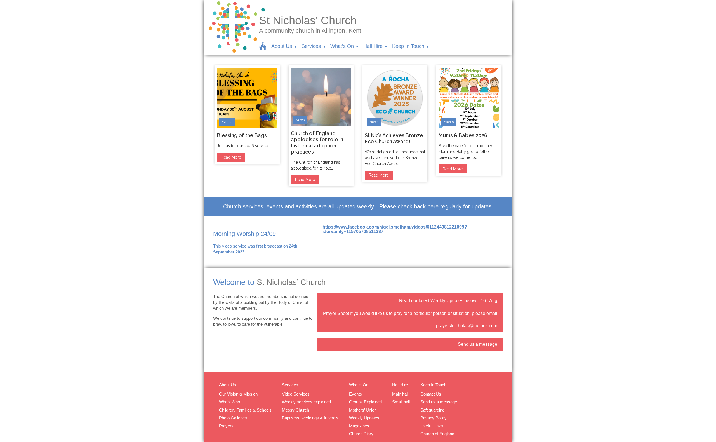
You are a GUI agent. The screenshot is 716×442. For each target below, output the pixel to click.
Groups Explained (365, 401)
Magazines (359, 426)
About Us (281, 46)
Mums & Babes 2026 (463, 135)
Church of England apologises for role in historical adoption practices (317, 142)
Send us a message (477, 344)
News (300, 120)
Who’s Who (229, 401)
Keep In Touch (408, 46)
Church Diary (361, 433)
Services (311, 46)
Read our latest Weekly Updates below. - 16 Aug (448, 300)
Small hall (401, 401)
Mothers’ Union (362, 410)
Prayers (226, 426)
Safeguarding (432, 410)
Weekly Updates (364, 417)
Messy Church (295, 410)
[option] (247, 115)
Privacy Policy (433, 417)
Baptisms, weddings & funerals (310, 417)
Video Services (296, 394)
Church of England (437, 433)
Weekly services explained (306, 401)
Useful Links (431, 426)
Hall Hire (373, 46)
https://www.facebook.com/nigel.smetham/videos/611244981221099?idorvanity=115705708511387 (394, 229)
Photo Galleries (233, 417)
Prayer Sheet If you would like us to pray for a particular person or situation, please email (410, 313)
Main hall (400, 394)
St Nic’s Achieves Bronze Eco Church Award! (394, 138)
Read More (231, 157)
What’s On (342, 46)
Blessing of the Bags (242, 135)
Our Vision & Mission (238, 394)
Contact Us (430, 394)
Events (227, 122)
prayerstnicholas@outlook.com (466, 325)
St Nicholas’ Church (308, 20)
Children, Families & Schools (245, 410)
